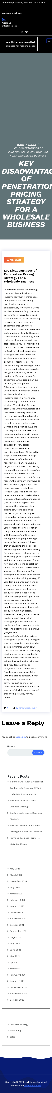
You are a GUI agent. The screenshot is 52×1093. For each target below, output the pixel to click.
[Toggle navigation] (49, 40)
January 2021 (17, 981)
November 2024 (18, 881)
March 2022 (16, 893)
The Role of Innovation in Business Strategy (23, 803)
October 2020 (17, 1000)
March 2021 (16, 968)
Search (11, 746)
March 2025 (16, 875)
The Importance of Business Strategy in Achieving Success (26, 828)
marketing (15, 1030)
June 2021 (15, 950)
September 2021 (18, 931)
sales (32, 144)
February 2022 (17, 900)
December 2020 (18, 987)
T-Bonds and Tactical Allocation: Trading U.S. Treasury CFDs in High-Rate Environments (27, 788)
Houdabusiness (32, 1085)
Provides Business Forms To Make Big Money (25, 841)
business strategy (19, 1024)
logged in (21, 737)
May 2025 (15, 868)
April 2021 (15, 962)
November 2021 (18, 918)
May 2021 (15, 956)
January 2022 (17, 906)
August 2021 (16, 937)
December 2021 (18, 912)
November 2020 (18, 993)
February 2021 (17, 975)
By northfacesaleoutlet (26, 708)
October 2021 (17, 925)
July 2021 (15, 943)
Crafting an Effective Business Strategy (26, 816)
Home (20, 144)
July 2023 (15, 887)
